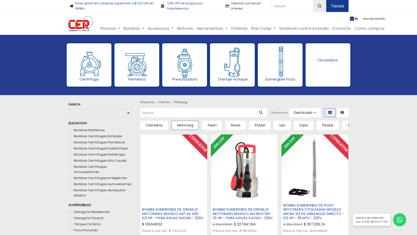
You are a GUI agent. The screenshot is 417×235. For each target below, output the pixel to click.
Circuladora (327, 60)
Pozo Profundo (86, 230)
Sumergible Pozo (280, 79)
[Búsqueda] (319, 6)
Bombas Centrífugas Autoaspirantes (90, 169)
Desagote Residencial (91, 212)
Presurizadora (184, 79)
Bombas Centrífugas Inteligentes (100, 178)
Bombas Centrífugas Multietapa (99, 154)
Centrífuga (89, 79)
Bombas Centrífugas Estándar (98, 136)
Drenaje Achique (233, 79)
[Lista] (342, 112)
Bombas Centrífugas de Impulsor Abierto (100, 192)
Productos (147, 102)
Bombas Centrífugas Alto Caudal (100, 160)
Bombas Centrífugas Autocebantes (102, 184)
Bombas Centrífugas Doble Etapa (101, 148)
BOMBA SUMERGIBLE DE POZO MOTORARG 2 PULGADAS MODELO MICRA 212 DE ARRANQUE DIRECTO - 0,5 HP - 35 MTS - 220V (313, 211)
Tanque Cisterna (87, 224)
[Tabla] (330, 112)
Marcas (164, 102)
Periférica (137, 79)
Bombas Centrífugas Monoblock (99, 142)
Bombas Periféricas (89, 130)
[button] (305, 112)
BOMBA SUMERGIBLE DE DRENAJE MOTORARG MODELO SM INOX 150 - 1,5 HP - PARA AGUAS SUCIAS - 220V (243, 213)
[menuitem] (110, 28)
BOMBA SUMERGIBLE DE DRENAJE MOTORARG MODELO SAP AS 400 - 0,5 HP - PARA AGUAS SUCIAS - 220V (172, 213)
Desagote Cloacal (88, 218)
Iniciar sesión (374, 19)
